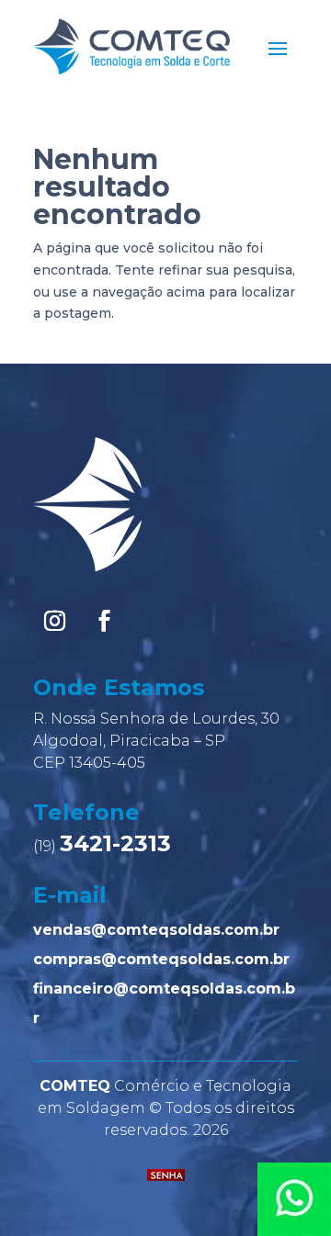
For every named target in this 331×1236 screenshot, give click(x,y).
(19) (102, 846)
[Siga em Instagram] (54, 621)
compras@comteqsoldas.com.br (161, 959)
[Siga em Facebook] (104, 621)
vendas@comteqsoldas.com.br (156, 929)
